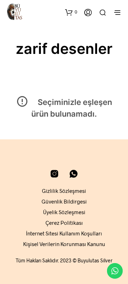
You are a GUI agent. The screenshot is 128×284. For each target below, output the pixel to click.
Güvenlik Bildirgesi (64, 201)
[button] (71, 12)
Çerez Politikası (64, 222)
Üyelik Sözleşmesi (64, 212)
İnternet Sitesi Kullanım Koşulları (64, 233)
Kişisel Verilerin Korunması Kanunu (64, 244)
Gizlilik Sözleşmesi (64, 191)
